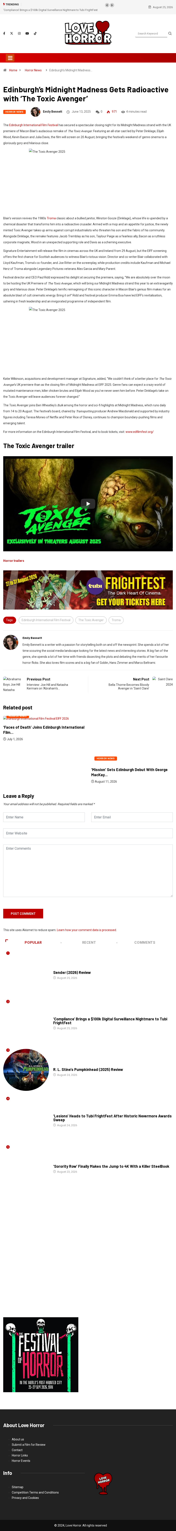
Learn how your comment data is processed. (87, 924)
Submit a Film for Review (29, 1439)
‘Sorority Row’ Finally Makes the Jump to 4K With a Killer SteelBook (111, 1161)
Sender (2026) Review (72, 967)
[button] (107, 5)
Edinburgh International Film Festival (33, 119)
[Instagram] (19, 28)
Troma (51, 213)
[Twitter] (11, 28)
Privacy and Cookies (25, 1492)
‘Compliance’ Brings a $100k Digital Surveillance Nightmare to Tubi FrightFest (110, 1015)
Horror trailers (13, 555)
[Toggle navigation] (10, 52)
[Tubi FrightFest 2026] (88, 584)
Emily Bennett (52, 106)
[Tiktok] (35, 28)
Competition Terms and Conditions (35, 1487)
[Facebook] (4, 28)
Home (13, 65)
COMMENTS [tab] (144, 937)
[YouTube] (27, 28)
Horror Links (20, 1450)
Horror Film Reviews (67, 962)
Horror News (33, 65)
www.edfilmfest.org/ (140, 426)
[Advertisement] (88, 1251)
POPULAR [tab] (33, 937)
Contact (17, 1444)
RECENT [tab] (89, 937)
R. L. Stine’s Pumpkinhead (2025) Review (47, 4)
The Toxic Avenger (91, 614)
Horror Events (21, 1455)
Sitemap (17, 1481)
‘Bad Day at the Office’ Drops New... (121, 764)
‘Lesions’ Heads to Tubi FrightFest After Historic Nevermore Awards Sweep (112, 1112)
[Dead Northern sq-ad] (40, 1349)
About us (18, 1434)
